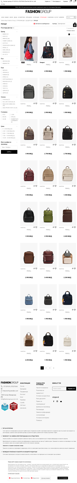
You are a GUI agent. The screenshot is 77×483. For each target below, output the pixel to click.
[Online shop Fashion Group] (38, 11)
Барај (9, 152)
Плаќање (39, 420)
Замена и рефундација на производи (43, 413)
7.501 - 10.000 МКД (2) (9, 135)
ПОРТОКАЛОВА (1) (8, 79)
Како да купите (40, 398)
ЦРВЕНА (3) (6, 90)
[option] (38, 7)
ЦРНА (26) (5, 93)
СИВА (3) (5, 83)
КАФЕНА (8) (6, 74)
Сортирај (54, 23)
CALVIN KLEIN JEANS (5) (9, 45)
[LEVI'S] (23, 62)
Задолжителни (15, 478)
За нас (22, 386)
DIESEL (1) (5, 47)
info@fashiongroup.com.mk (9, 399)
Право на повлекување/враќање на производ (43, 404)
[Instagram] (57, 401)
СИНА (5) (5, 86)
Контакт (22, 394)
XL (4, 119)
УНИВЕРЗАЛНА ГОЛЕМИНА (15, 120)
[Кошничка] (75, 2)
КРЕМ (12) (5, 77)
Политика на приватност (40, 392)
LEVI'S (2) (5, 43)
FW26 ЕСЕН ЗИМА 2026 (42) (9, 104)
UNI (13, 116)
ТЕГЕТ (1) (5, 88)
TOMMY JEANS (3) (7, 41)
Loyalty (22, 402)
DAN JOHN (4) (6, 50)
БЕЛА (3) (5, 70)
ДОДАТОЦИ (29, 20)
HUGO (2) (5, 36)
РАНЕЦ (29, 64)
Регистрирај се (56, 1)
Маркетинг (36, 478)
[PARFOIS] (61, 62)
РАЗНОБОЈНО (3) (7, 81)
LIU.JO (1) (5, 54)
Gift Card (22, 405)
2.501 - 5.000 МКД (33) (9, 131)
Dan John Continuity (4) (9, 101)
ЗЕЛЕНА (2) (6, 72)
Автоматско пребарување (42, 23)
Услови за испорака (42, 417)
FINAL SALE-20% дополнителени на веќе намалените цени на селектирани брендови (38, 7)
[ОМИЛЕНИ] (70, 2)
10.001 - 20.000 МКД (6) (9, 138)
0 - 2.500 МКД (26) (7, 129)
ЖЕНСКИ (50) (6, 61)
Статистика (26, 478)
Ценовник (23, 408)
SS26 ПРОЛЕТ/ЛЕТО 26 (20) (10, 107)
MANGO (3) (5, 34)
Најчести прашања (42, 387)
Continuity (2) (6, 99)
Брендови (23, 389)
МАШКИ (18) (6, 63)
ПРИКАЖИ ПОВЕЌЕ (14, 473)
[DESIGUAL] (42, 62)
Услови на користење (43, 396)
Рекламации (40, 409)
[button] (71, 17)
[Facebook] (53, 401)
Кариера (22, 400)
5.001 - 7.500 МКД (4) (8, 133)
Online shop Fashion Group (8, 20)
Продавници (24, 391)
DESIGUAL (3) (6, 52)
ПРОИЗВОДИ (20, 20)
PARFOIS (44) (6, 38)
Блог (21, 397)
